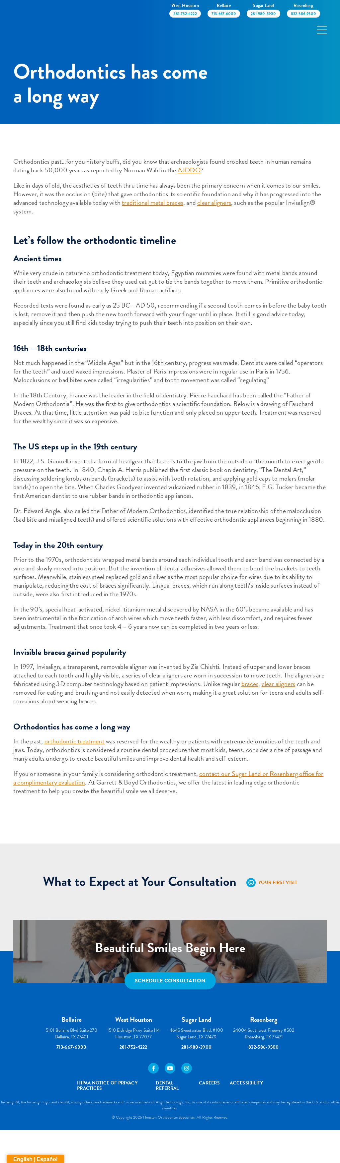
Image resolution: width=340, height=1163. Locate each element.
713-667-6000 (71, 1047)
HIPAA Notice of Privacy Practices (107, 1085)
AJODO (189, 170)
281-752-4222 (133, 1047)
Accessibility (246, 1082)
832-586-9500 (263, 1047)
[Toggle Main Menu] (322, 30)
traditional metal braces (152, 202)
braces (249, 684)
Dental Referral (167, 1085)
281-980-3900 (196, 1047)
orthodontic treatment (74, 741)
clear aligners (214, 202)
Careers (209, 1082)
